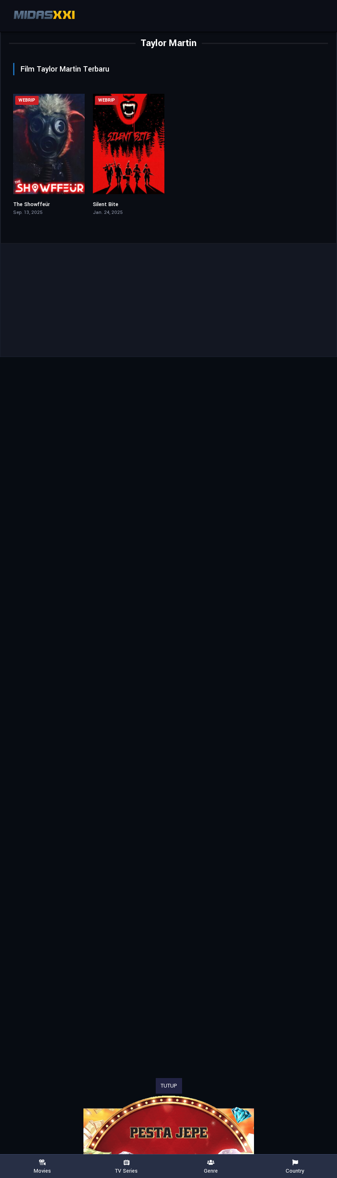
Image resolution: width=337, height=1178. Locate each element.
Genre (211, 1170)
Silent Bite (105, 204)
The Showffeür (31, 204)
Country (295, 1170)
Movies (42, 1170)
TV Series (126, 1170)
